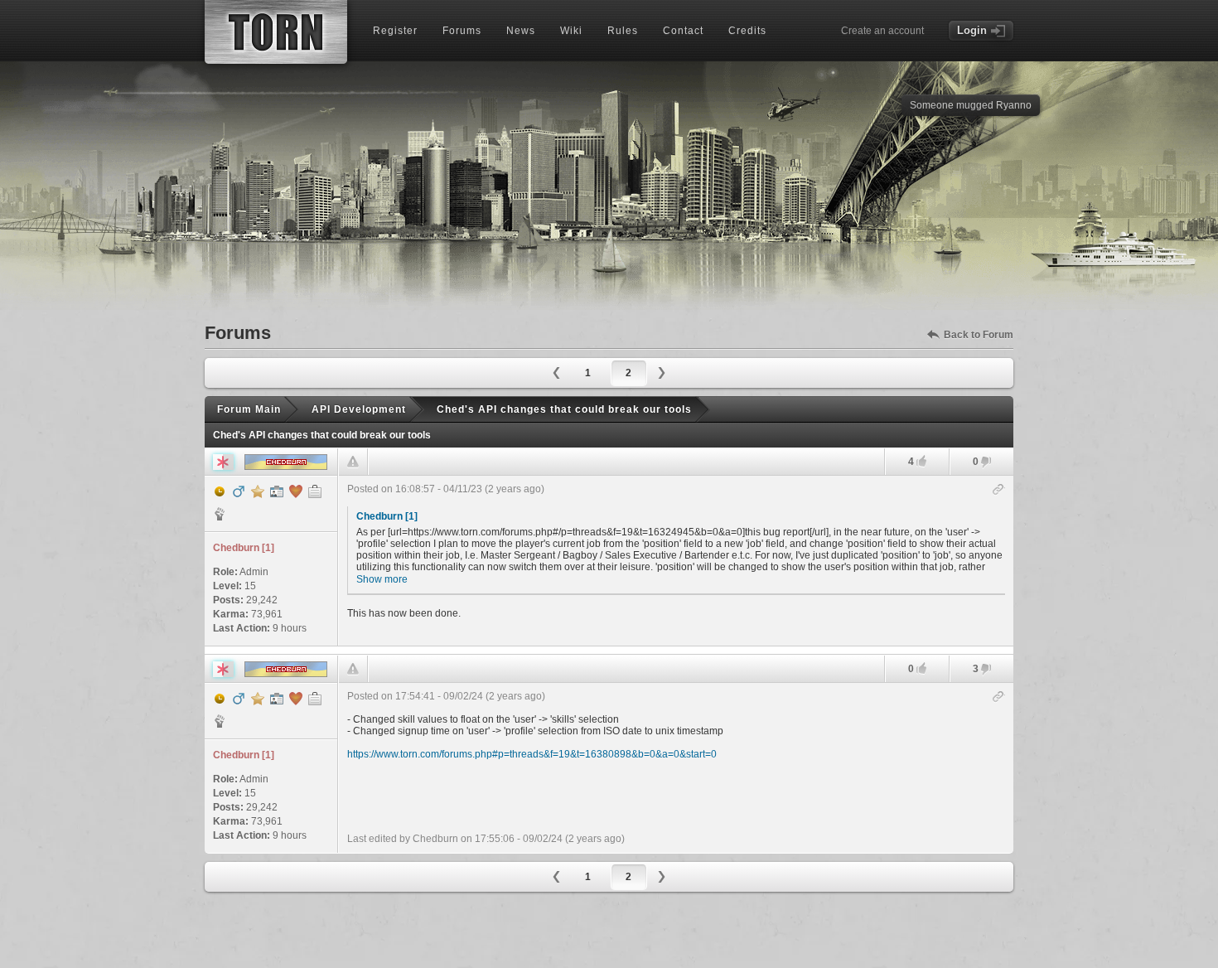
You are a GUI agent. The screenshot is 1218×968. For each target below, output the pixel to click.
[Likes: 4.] (921, 461)
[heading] (676, 561)
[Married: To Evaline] (295, 491)
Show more (382, 579)
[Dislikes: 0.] (986, 463)
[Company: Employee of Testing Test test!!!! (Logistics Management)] (314, 491)
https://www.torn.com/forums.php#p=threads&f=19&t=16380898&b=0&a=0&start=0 (532, 754)
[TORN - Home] (276, 32)
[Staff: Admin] (276, 491)
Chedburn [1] (387, 516)
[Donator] (257, 491)
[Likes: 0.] (921, 668)
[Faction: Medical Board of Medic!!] (219, 513)
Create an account (882, 30)
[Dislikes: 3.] (986, 670)
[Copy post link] (999, 490)
